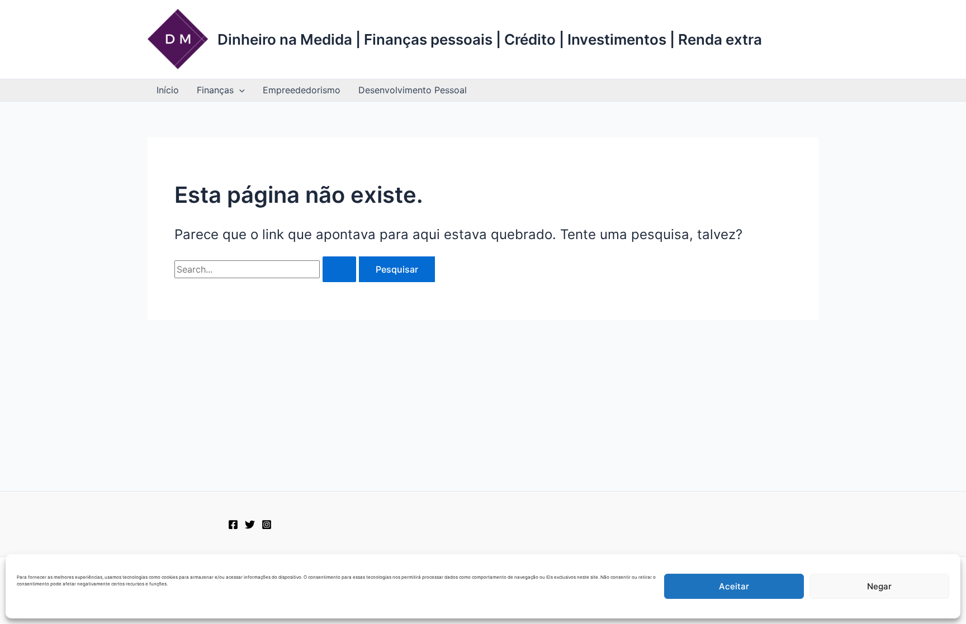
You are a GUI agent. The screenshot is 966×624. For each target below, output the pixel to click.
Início (168, 90)
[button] (239, 90)
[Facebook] (233, 525)
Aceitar (734, 586)
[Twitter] (250, 525)
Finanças (215, 90)
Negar (879, 586)
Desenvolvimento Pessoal (412, 90)
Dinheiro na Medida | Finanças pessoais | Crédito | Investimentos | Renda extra (489, 39)
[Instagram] (267, 525)
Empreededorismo (301, 90)
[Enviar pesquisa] (339, 269)
